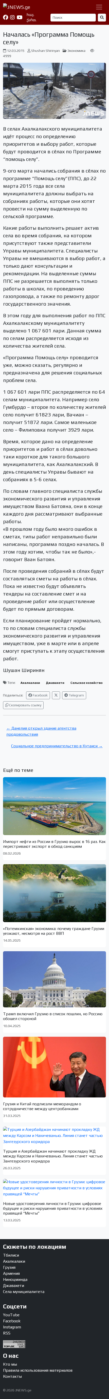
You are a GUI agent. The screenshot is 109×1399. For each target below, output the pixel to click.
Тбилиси (11, 1255)
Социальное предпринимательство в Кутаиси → (57, 746)
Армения (11, 1273)
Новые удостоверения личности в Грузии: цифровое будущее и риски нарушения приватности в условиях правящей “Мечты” (52, 1208)
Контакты (12, 1376)
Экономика (76, 51)
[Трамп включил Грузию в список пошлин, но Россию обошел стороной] (54, 979)
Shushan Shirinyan (45, 51)
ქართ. (32, 20)
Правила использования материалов (37, 1370)
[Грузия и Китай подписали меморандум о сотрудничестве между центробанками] (54, 1067)
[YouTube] (20, 17)
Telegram (76, 695)
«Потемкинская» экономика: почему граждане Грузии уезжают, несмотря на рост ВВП (53, 931)
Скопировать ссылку (24, 705)
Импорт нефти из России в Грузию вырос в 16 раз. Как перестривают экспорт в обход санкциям (54, 844)
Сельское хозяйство (86, 683)
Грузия (9, 1267)
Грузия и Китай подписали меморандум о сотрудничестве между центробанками (42, 1106)
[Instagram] (12, 17)
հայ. (30, 15)
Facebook (40, 695)
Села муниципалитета (23, 1291)
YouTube (11, 1314)
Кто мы (10, 1364)
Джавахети (55, 683)
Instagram (12, 1327)
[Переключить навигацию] (99, 7)
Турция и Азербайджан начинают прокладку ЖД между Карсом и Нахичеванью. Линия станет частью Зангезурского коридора (53, 1156)
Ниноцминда (15, 1279)
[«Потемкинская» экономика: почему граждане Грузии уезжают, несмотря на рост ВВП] (54, 893)
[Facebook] (5, 17)
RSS (6, 1333)
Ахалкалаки (30, 683)
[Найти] (102, 18)
